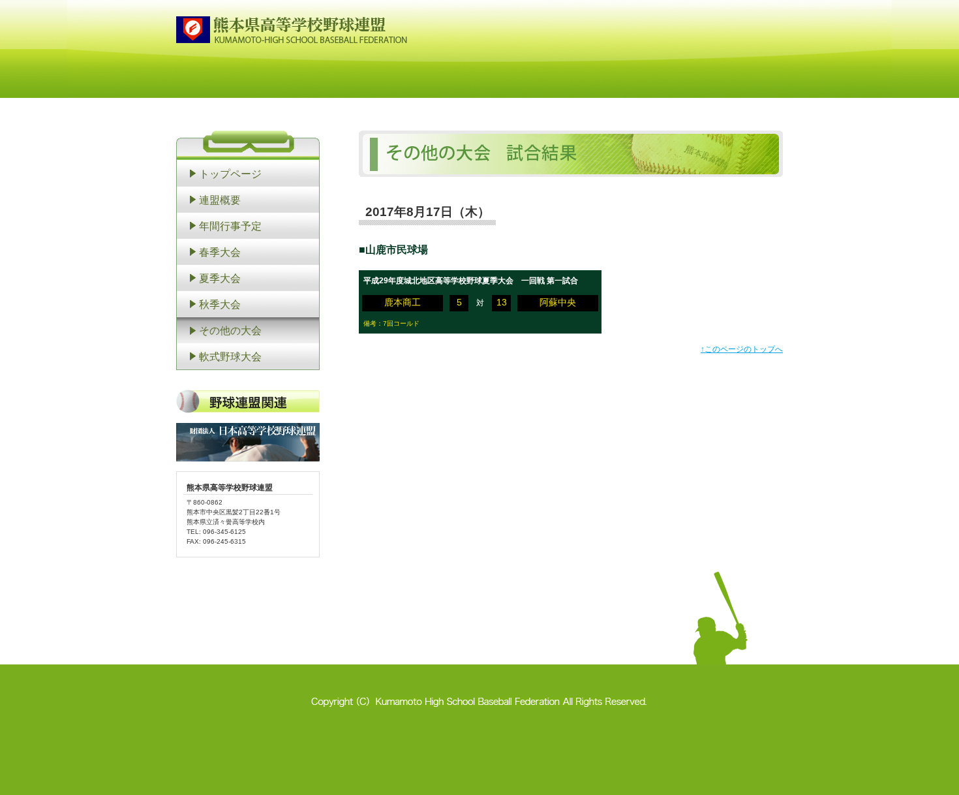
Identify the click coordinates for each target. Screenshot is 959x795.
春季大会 (220, 252)
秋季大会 (220, 304)
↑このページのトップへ (742, 349)
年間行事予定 (230, 226)
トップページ (230, 173)
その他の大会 (230, 330)
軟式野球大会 (230, 356)
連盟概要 (220, 200)
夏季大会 (220, 278)
